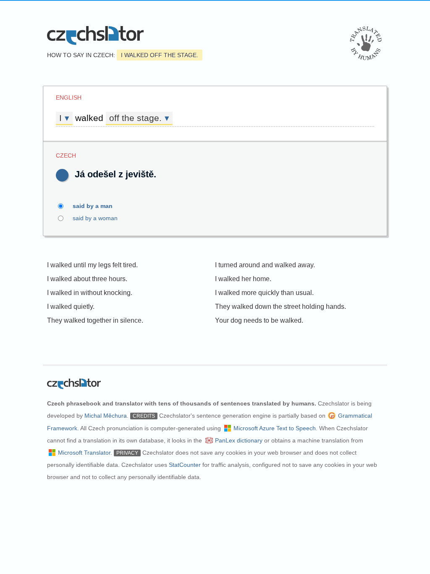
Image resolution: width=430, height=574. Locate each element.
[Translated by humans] (366, 43)
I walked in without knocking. (89, 292)
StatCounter (185, 464)
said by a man (93, 206)
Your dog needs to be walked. (259, 320)
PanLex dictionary (238, 440)
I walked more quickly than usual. (264, 292)
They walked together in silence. (95, 320)
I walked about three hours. (87, 278)
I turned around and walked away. (265, 265)
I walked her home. (243, 278)
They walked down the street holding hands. (280, 306)
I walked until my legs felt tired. (92, 265)
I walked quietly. (70, 306)
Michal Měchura (105, 415)
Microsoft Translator (84, 452)
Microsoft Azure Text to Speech (274, 428)
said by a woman (95, 218)
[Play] (62, 175)
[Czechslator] (95, 35)
